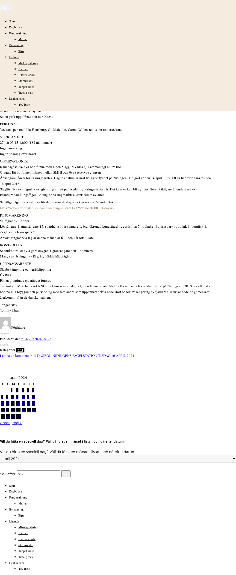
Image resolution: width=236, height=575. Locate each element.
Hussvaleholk (26, 75)
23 (18, 410)
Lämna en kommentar (67, 355)
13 (2, 403)
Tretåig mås (25, 92)
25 (29, 410)
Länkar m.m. (17, 98)
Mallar (22, 39)
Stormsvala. (25, 81)
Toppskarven (26, 87)
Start (12, 21)
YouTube (24, 104)
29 (13, 416)
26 (34, 410)
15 (13, 403)
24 (24, 410)
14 (7, 403)
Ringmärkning (18, 33)
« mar (5, 423)
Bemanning (16, 45)
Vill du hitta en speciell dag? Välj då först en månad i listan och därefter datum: (68, 452)
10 (23, 397)
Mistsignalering (28, 63)
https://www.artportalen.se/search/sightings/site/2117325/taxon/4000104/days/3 (57, 207)
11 (28, 397)
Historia (14, 57)
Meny (6, 7)
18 (28, 403)
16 (18, 403)
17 (23, 403)
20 (3, 410)
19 (33, 403)
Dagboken (15, 27)
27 (3, 416)
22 (13, 410)
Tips (21, 51)
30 (18, 416)
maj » (17, 423)
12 (33, 397)
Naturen (23, 69)
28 (8, 416)
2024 (20, 350)
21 (7, 410)
